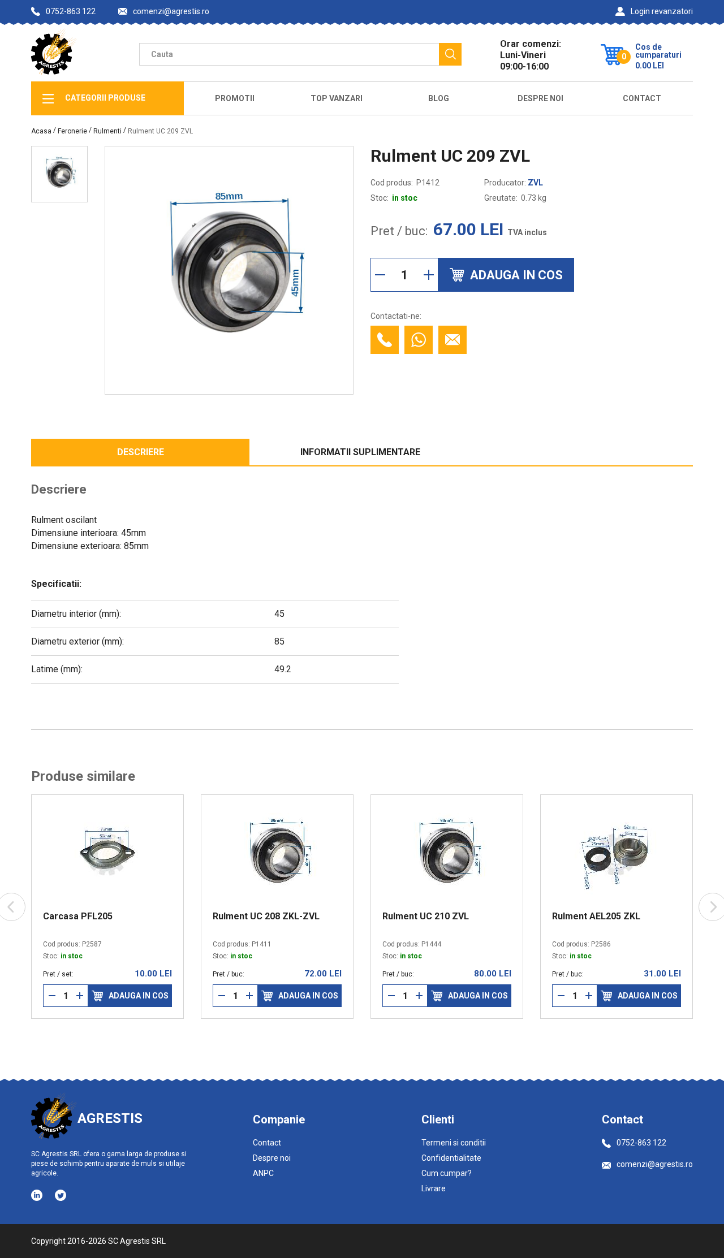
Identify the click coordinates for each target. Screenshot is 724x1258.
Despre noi (272, 1157)
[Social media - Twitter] (60, 1195)
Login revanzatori (662, 11)
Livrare (433, 1188)
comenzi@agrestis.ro (171, 11)
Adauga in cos (63, 995)
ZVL (535, 182)
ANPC (263, 1173)
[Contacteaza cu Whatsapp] (418, 340)
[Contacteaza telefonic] (384, 340)
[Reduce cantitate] (380, 274)
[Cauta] (450, 54)
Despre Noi (540, 98)
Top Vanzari (337, 98)
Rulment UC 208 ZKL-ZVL (190, 916)
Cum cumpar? (446, 1173)
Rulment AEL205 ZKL (521, 916)
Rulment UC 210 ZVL (350, 916)
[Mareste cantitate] (429, 274)
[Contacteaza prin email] (452, 340)
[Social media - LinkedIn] (37, 1194)
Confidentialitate (451, 1157)
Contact (642, 98)
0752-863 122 (71, 11)
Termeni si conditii (453, 1142)
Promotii (235, 98)
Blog (438, 98)
